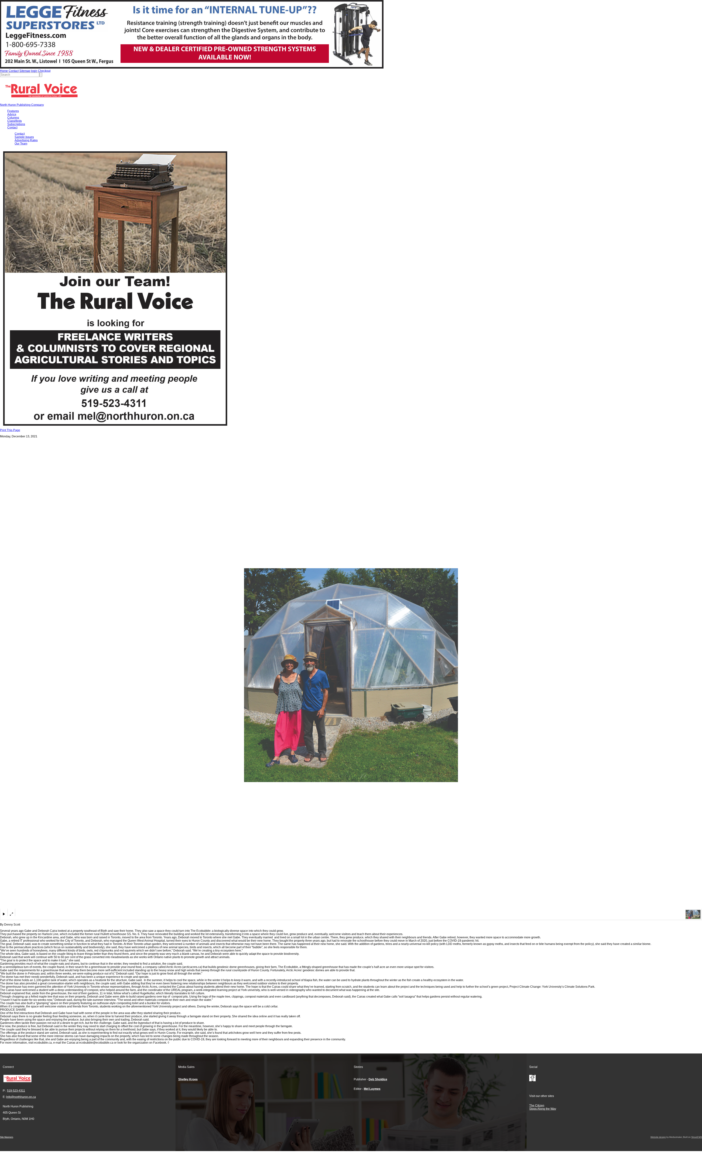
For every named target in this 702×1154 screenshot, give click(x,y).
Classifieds (14, 120)
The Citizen (536, 1105)
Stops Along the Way (542, 1108)
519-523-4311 (16, 1090)
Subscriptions (16, 124)
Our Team (21, 143)
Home (4, 70)
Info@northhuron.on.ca (21, 1096)
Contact (14, 70)
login (34, 70)
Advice (11, 114)
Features (13, 111)
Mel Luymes (372, 1088)
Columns (13, 117)
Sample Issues (24, 137)
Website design (658, 1137)
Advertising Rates (26, 140)
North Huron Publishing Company (22, 104)
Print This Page (10, 430)
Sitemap (24, 70)
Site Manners (6, 1137)
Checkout (44, 70)
